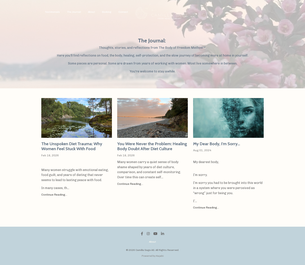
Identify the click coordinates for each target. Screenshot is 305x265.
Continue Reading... (54, 194)
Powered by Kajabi (153, 255)
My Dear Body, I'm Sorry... (216, 143)
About (91, 11)
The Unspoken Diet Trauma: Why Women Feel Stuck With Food (71, 146)
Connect (123, 11)
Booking (106, 11)
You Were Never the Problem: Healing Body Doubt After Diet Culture (152, 146)
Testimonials (52, 11)
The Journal (74, 11)
